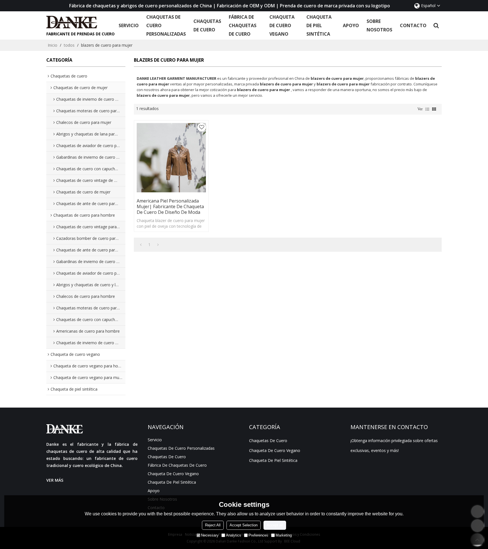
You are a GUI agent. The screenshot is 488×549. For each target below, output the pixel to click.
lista (427, 109)
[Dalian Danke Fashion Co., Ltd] (80, 22)
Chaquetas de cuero (207, 25)
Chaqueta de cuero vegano (282, 25)
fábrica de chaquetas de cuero (242, 25)
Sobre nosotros (379, 25)
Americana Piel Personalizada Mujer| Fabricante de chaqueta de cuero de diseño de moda (170, 206)
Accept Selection (244, 525)
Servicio (129, 25)
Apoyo (351, 25)
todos (69, 45)
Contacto (413, 25)
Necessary (210, 535)
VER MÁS (54, 480)
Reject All (213, 525)
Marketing (284, 535)
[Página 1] (140, 244)
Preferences (258, 535)
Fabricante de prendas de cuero (80, 33)
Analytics (233, 535)
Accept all (275, 525)
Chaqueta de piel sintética (319, 25)
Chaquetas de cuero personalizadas (166, 25)
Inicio (52, 45)
